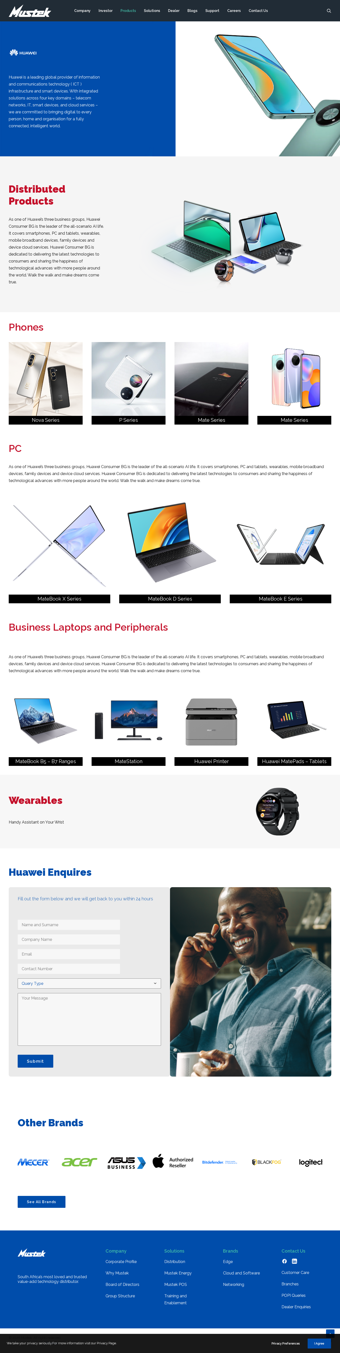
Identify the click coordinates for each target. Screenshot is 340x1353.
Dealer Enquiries (296, 1307)
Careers (234, 11)
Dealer (173, 11)
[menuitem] (82, 10)
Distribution (174, 1261)
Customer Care (295, 1272)
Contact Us (258, 11)
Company (82, 11)
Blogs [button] (192, 11)
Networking (233, 1284)
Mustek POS (175, 1284)
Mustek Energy (178, 1273)
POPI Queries (294, 1295)
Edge (228, 1261)
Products (128, 11)
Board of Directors (122, 1284)
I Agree (319, 1343)
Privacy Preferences (286, 1343)
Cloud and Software (241, 1273)
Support (212, 11)
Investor (106, 11)
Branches (290, 1284)
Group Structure (120, 1296)
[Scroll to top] (330, 1333)
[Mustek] (30, 10)
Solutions (152, 11)
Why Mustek (117, 1273)
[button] (329, 10)
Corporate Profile (121, 1261)
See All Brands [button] (41, 1202)
